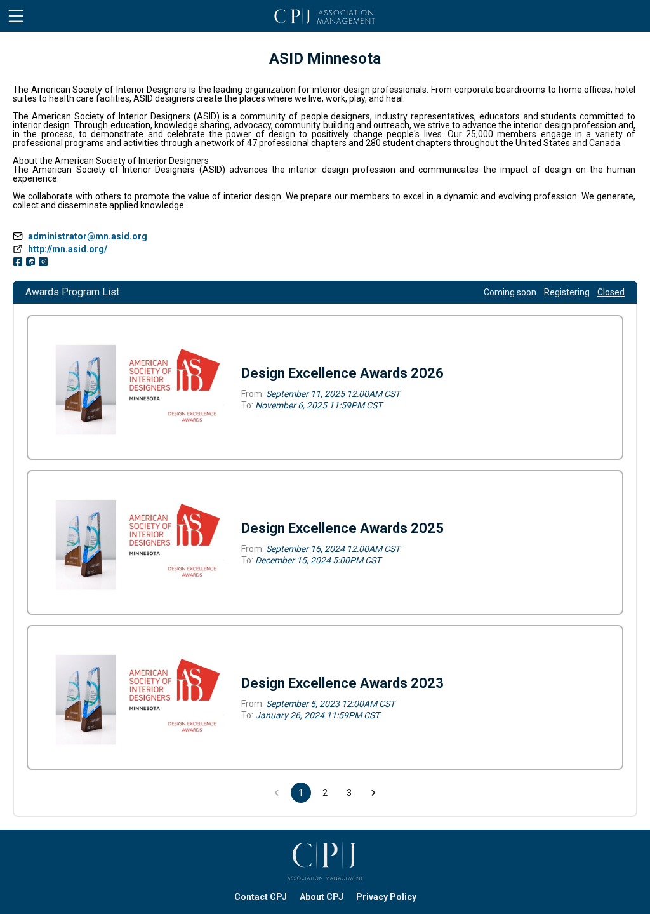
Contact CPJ (260, 896)
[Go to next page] (373, 793)
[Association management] (325, 861)
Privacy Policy (386, 896)
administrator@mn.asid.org (87, 236)
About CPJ (321, 896)
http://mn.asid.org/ (67, 249)
